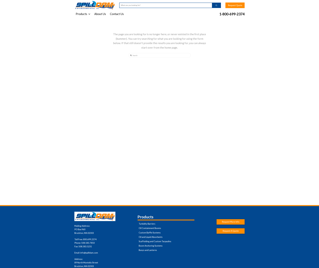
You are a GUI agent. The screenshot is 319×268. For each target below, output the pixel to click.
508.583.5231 (85, 246)
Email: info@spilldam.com (86, 252)
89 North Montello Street (86, 262)
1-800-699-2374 (232, 14)
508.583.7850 (88, 243)
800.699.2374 (90, 239)
